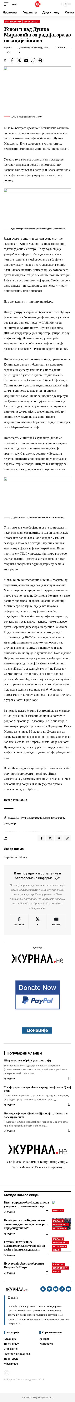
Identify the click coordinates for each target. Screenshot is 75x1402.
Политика (59, 1228)
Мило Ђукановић (53, 817)
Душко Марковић (31, 817)
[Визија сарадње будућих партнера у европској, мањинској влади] (61, 1206)
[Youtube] (56, 921)
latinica (23, 857)
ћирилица (10, 857)
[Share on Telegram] (58, 838)
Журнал (8, 47)
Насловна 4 (60, 1224)
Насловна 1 (31, 22)
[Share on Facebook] (12, 60)
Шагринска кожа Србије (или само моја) (27, 1060)
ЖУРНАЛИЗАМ (13, 22)
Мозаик (58, 1210)
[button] (7, 4)
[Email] (26, 60)
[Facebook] (19, 921)
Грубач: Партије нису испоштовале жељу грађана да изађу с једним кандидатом (24, 1245)
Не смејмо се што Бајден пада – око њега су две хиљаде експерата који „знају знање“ (26, 1223)
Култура (58, 1264)
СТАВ (56, 1250)
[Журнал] (37, 4)
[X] (37, 921)
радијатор (10, 823)
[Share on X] (19, 60)
